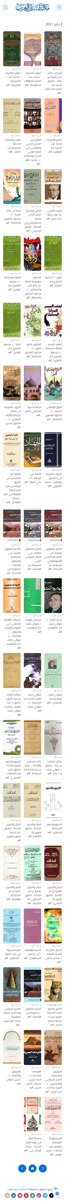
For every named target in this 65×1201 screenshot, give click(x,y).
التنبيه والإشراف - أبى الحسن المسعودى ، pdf (32, 954)
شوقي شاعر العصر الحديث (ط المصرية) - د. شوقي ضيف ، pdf (32, 703)
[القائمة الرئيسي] (59, 7)
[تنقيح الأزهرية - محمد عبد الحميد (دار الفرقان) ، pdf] (53, 115)
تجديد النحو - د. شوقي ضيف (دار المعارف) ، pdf (54, 626)
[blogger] (7, 1195)
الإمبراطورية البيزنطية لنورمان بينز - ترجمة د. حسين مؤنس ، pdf (54, 1146)
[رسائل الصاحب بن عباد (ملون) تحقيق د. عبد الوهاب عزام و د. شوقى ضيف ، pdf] (12, 670)
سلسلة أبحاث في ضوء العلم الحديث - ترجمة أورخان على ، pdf (32, 1144)
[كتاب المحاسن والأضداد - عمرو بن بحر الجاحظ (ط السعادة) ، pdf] (32, 737)
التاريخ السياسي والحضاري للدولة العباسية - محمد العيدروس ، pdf (12, 1017)
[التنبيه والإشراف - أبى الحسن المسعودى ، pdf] (32, 925)
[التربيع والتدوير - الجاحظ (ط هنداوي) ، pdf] (53, 800)
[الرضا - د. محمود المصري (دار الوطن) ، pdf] (12, 320)
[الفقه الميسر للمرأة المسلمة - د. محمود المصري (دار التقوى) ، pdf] (53, 320)
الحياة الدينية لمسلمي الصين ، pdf (33, 411)
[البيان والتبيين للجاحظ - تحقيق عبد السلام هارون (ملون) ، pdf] (12, 800)
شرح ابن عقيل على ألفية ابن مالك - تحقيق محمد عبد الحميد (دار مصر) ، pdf (53, 83)
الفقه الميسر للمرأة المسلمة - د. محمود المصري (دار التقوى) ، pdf (53, 352)
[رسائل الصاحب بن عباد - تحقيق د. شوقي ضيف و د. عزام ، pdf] (53, 737)
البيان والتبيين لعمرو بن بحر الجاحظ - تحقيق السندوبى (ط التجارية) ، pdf (33, 895)
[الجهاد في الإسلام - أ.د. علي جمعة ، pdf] (32, 449)
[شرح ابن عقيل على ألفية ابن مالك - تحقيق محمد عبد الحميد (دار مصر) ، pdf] (53, 48)
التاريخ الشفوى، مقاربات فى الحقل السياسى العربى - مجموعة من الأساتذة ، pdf (33, 559)
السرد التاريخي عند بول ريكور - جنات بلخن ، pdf (53, 215)
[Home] (32, 1168)
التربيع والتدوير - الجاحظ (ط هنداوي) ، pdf (53, 828)
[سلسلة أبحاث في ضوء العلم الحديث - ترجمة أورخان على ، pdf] (32, 1114)
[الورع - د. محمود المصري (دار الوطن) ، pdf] (53, 253)
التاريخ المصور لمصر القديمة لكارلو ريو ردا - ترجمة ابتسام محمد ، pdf (54, 1017)
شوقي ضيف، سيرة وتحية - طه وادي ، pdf (54, 699)
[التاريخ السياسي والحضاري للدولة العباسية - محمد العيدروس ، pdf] (12, 984)
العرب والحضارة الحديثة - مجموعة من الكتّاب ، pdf (13, 146)
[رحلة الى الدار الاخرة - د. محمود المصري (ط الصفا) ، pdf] (12, 186)
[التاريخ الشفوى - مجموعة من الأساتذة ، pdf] (32, 984)
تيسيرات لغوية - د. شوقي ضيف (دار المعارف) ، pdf (32, 626)
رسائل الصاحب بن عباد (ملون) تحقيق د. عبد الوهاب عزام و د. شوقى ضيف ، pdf (12, 705)
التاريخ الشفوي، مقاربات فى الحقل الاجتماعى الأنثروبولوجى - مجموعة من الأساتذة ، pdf (53, 559)
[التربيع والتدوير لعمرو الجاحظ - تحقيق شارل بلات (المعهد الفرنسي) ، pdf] (12, 737)
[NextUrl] (22, 1168)
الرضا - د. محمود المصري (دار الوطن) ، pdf (12, 348)
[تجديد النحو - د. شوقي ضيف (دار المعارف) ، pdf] (53, 595)
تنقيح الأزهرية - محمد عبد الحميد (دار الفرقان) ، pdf (53, 146)
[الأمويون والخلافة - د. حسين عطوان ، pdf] (12, 1047)
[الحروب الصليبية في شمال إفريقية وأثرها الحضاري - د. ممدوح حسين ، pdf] (12, 383)
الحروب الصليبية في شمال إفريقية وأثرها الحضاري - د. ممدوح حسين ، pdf (12, 417)
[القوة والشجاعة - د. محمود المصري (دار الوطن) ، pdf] (12, 253)
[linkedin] (13, 1195)
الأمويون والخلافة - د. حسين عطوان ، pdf (13, 1078)
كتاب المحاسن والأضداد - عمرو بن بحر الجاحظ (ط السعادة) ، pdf (32, 768)
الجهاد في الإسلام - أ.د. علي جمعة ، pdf (32, 478)
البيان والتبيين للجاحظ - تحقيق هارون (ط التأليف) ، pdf (33, 830)
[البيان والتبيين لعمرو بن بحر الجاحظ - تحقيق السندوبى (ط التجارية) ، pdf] (32, 863)
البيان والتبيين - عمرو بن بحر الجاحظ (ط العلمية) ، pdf (13, 893)
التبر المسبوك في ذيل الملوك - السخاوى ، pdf (13, 954)
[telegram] (45, 1195)
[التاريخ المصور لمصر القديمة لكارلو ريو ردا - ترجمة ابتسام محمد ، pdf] (53, 984)
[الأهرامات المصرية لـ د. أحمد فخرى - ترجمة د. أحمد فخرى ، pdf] (32, 1047)
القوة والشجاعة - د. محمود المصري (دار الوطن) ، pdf (12, 283)
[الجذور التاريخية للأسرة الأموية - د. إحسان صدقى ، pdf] (53, 925)
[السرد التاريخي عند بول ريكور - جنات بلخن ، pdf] (53, 186)
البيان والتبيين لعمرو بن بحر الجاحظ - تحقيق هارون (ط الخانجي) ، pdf (54, 895)
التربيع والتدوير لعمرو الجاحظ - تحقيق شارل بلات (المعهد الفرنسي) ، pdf (13, 770)
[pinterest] (26, 1195)
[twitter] (51, 1195)
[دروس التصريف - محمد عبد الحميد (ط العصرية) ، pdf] (12, 48)
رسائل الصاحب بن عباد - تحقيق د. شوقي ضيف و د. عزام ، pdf (53, 768)
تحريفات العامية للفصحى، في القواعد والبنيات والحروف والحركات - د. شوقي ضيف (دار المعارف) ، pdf (12, 634)
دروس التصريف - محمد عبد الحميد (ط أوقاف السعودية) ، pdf (32, 79)
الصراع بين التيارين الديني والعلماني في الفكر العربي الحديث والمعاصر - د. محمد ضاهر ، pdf (32, 152)
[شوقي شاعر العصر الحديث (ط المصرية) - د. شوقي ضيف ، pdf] (32, 670)
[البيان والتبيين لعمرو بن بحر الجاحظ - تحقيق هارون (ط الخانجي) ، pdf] (53, 863)
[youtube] (20, 1195)
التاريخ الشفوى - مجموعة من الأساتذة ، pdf (33, 1013)
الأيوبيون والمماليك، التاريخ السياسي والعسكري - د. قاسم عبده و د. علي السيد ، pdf (53, 1082)
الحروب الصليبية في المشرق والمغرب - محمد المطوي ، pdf (53, 480)
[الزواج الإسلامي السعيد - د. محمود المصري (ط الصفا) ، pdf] (53, 383)
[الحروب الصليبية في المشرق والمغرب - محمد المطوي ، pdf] (53, 449)
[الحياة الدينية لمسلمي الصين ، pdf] (32, 383)
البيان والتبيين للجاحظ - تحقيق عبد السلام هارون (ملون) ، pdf (12, 832)
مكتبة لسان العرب (16, 1189)
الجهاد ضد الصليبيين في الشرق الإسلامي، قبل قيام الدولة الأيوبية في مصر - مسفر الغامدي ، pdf (12, 488)
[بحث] (5, 7)
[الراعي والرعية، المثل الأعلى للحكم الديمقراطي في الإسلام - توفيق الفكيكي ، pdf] (32, 186)
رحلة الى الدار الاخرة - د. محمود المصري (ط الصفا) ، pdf (12, 217)
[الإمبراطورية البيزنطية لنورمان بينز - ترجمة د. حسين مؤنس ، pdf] (53, 1114)
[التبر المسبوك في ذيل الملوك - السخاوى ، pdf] (12, 925)
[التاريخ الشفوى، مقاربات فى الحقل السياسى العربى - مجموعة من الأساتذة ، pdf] (32, 524)
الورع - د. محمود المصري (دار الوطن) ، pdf (53, 281)
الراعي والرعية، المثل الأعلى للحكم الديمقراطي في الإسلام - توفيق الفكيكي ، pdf (32, 221)
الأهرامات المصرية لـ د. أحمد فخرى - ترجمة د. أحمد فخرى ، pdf (34, 1080)
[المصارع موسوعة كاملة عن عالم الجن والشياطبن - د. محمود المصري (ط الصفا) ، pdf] (32, 253)
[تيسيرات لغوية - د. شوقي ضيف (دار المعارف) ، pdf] (32, 595)
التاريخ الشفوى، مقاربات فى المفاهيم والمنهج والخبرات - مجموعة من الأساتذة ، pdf (12, 561)
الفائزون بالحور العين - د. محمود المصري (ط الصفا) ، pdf (33, 350)
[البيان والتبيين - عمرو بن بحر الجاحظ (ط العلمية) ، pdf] (12, 863)
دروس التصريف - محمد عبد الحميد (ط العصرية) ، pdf (13, 79)
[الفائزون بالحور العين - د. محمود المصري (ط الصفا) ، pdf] (32, 320)
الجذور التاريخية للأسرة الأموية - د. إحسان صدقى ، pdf (53, 956)
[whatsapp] (32, 1195)
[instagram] (38, 1195)
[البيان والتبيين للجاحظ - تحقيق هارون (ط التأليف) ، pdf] (32, 800)
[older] (43, 1168)
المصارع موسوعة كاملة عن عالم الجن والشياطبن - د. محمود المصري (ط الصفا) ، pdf (33, 287)
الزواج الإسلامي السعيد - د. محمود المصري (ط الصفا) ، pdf (53, 413)
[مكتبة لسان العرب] (32, 7)
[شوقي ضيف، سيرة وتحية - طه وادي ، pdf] (53, 670)
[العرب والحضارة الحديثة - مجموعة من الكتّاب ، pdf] (12, 115)
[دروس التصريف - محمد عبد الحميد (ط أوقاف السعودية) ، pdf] (32, 48)
